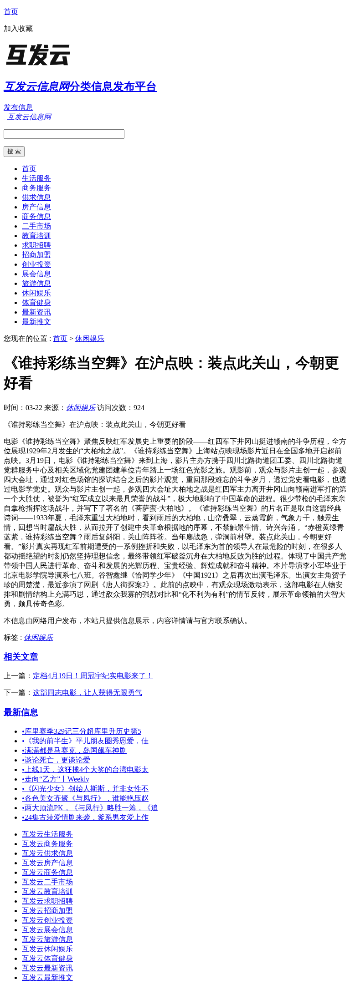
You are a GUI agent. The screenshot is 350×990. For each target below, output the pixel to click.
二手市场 (36, 226)
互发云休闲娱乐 (47, 949)
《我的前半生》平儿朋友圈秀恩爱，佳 (85, 741)
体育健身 (36, 302)
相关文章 (21, 656)
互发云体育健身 (47, 958)
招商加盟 (36, 255)
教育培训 (36, 235)
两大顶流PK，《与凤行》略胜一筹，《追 (90, 808)
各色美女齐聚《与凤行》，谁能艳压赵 (85, 798)
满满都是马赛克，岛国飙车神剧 (74, 750)
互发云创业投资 (47, 920)
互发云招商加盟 (47, 910)
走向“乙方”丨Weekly (55, 779)
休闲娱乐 (36, 293)
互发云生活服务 (47, 834)
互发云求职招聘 (47, 901)
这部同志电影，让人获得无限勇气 (87, 692)
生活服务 (36, 178)
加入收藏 (18, 28)
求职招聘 (36, 245)
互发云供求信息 (47, 853)
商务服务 (36, 188)
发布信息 (18, 107)
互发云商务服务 (47, 844)
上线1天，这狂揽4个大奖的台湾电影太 (85, 769)
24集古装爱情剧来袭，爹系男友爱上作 (85, 817)
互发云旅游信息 (47, 939)
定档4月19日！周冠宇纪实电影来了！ (93, 676)
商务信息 (36, 216)
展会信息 (36, 274)
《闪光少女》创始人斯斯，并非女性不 (85, 788)
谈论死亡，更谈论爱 (56, 760)
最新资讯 (36, 312)
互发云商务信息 (47, 872)
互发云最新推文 (47, 977)
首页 (11, 11)
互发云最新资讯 (47, 968)
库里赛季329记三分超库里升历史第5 (81, 731)
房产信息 (36, 207)
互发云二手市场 (47, 882)
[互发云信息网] (61, 66)
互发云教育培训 (47, 891)
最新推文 (36, 321)
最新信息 (21, 712)
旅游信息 (36, 283)
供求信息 (36, 197)
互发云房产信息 (47, 863)
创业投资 (36, 264)
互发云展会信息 (47, 930)
